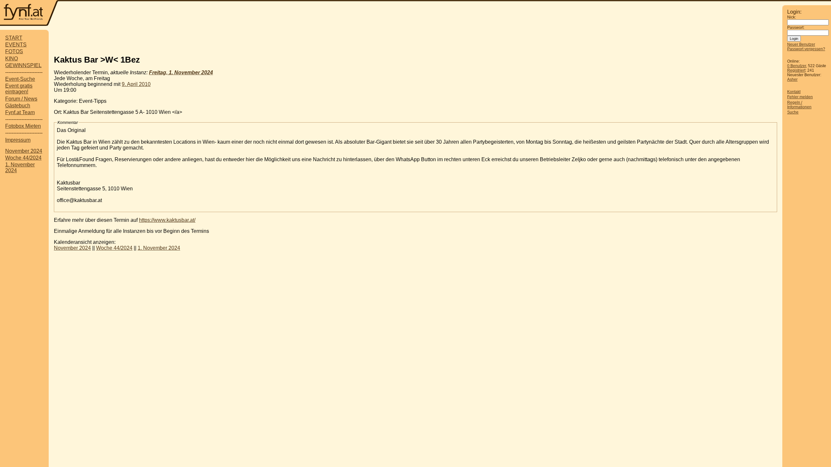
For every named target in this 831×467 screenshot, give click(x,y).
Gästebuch (17, 105)
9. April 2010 (136, 84)
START (13, 38)
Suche (793, 112)
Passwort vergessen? (806, 49)
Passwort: (795, 27)
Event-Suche (20, 79)
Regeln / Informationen (799, 104)
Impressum (18, 140)
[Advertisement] (415, 40)
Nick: (791, 17)
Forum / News (21, 99)
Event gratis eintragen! (18, 88)
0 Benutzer (796, 66)
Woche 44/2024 (23, 158)
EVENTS (16, 44)
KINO (11, 58)
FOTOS (14, 51)
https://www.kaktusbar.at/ (167, 220)
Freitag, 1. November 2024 (181, 72)
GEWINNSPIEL (23, 65)
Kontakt (793, 92)
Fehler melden (800, 97)
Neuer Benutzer (801, 44)
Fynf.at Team (20, 112)
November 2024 (23, 151)
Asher (792, 79)
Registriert (796, 70)
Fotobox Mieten (23, 126)
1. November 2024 (159, 248)
